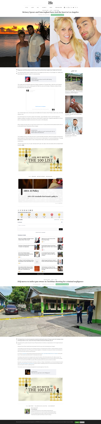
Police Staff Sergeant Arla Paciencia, (27, 363)
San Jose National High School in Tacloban (50, 353)
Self (38, 7)
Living (32, 7)
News (56, 279)
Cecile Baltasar (37, 284)
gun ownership (51, 406)
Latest (51, 10)
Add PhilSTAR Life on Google (56, 14)
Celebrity (44, 7)
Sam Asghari (49, 176)
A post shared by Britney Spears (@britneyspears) (40, 109)
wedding (34, 176)
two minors (24, 353)
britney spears (41, 176)
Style (26, 7)
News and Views (58, 7)
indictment (31, 406)
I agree (77, 422)
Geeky (51, 7)
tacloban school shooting (41, 406)
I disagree (82, 422)
